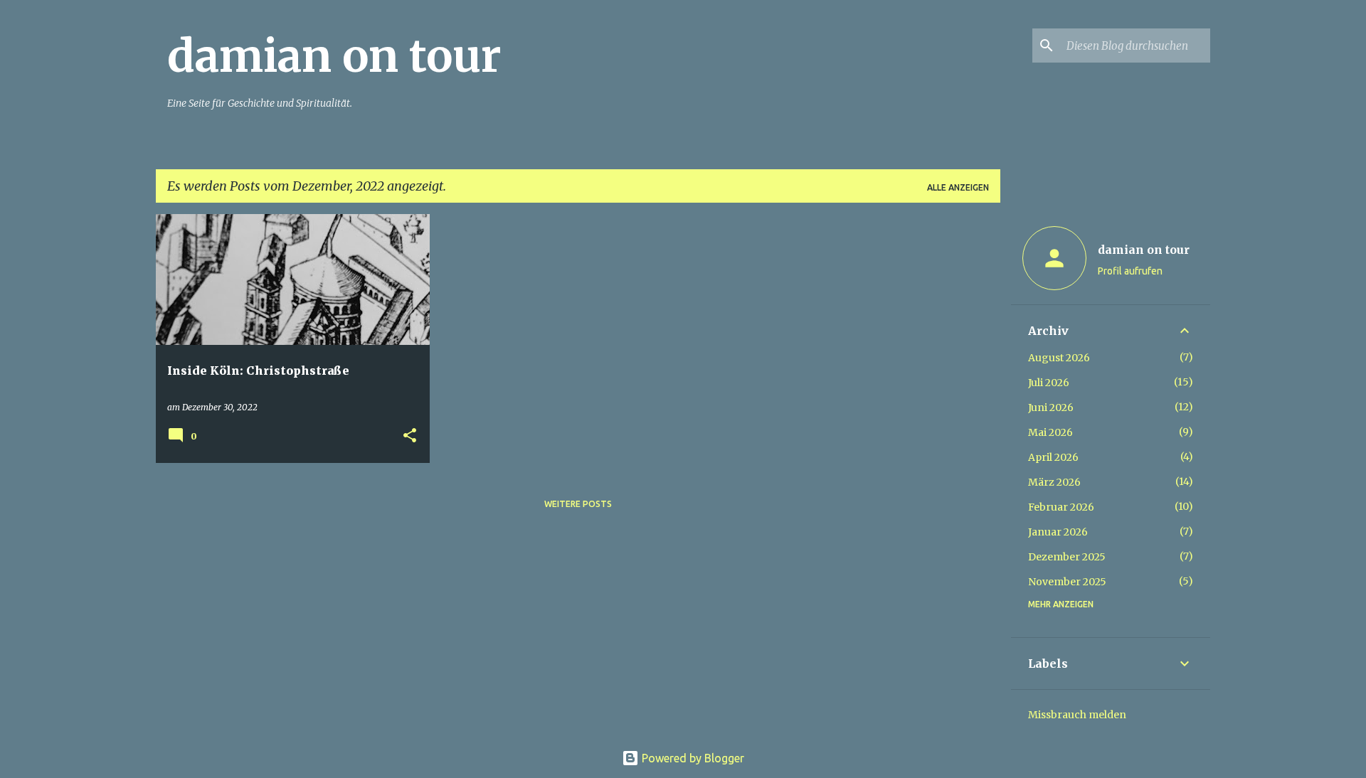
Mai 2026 (1050, 432)
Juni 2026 (1051, 407)
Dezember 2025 (1067, 556)
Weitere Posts (578, 503)
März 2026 (1054, 482)
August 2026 (1059, 357)
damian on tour (334, 56)
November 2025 (1067, 581)
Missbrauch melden (1077, 714)
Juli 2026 (1048, 382)
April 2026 (1053, 457)
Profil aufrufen (1130, 271)
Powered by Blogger (691, 758)
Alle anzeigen (958, 187)
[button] (409, 436)
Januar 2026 (1058, 532)
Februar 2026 (1061, 507)
